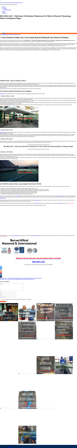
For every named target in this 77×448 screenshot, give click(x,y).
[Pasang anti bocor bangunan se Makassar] (64, 373)
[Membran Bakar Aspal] (27, 320)
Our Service (4, 8)
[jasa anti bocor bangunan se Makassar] (27, 443)
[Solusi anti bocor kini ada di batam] (9, 408)
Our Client (4, 7)
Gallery (3, 12)
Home (3, 6)
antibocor (36, 203)
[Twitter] (38, 269)
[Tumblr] (38, 277)
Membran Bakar (8, 9)
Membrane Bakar (37, 200)
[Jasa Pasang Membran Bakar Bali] (46, 320)
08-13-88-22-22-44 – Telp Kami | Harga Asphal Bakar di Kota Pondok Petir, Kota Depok (17, 279)
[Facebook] (38, 267)
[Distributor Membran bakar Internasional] (9, 320)
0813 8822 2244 (38, 262)
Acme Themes (10, 447)
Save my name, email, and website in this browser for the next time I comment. (16, 299)
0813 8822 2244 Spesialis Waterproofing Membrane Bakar (11, 2)
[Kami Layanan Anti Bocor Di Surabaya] (9, 373)
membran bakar (3, 198)
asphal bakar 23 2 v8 (16, 34)
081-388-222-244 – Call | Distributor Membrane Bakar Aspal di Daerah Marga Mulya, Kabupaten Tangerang (21, 278)
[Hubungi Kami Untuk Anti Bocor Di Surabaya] (9, 339)
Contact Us (4, 13)
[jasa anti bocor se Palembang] (9, 443)
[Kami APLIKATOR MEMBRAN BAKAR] (64, 339)
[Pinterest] (38, 273)
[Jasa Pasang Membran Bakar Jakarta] (27, 339)
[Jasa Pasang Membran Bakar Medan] (64, 320)
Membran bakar (3, 93)
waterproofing (18, 195)
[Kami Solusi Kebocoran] (46, 339)
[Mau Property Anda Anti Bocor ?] (46, 408)
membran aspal (59, 195)
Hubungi (59, 203)
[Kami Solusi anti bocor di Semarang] (27, 408)
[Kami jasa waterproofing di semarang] (46, 373)
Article (3, 10)
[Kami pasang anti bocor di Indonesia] (64, 408)
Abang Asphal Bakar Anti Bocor (6, 34)
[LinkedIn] (38, 275)
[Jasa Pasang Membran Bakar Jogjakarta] (27, 373)
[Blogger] (38, 271)
